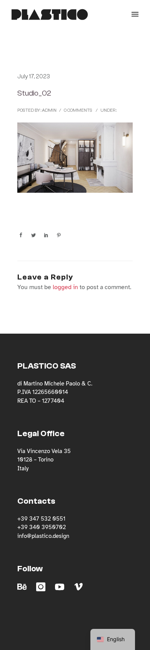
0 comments (78, 110)
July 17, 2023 (33, 76)
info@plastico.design (43, 536)
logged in (65, 287)
